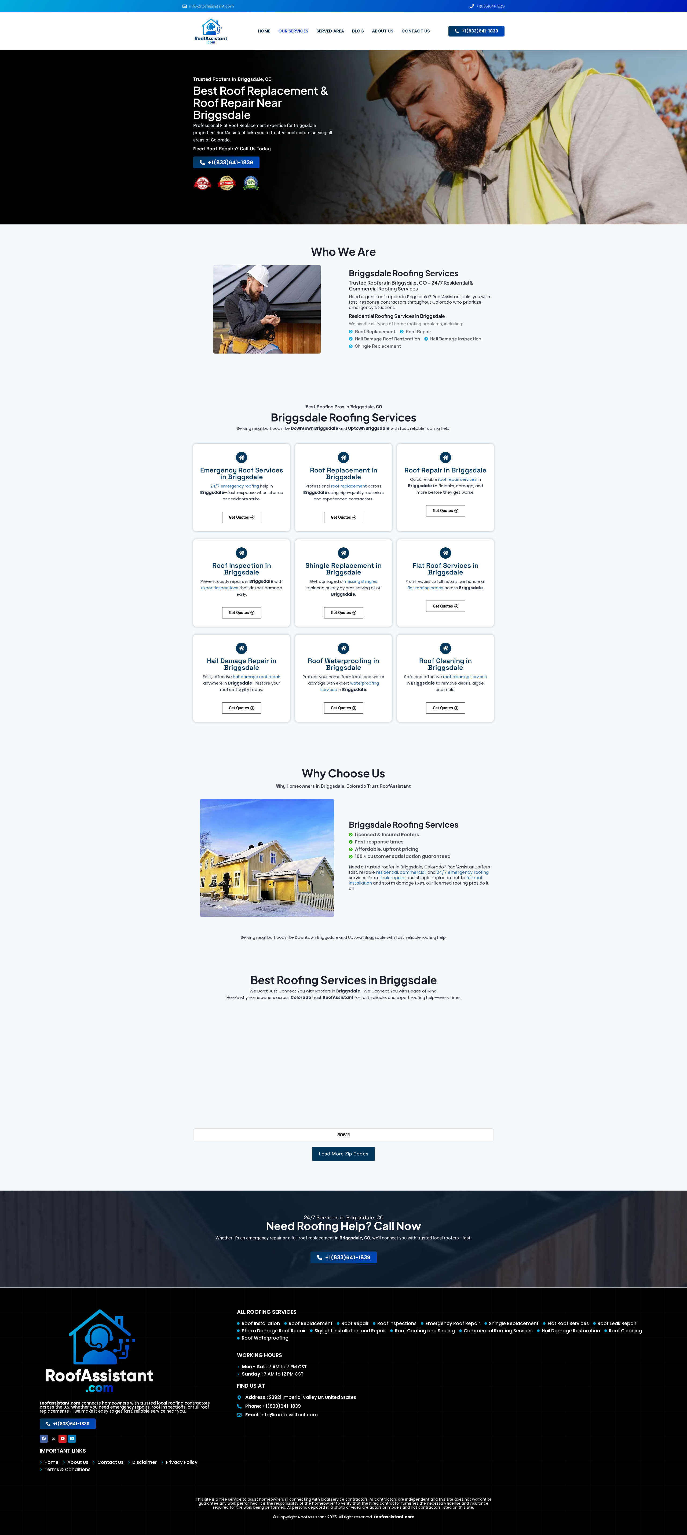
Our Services (293, 31)
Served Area (330, 31)
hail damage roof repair (256, 676)
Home (264, 31)
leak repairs (393, 878)
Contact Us (415, 31)
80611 (343, 1135)
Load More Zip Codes (343, 1154)
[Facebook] (44, 1439)
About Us (382, 31)
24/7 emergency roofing (234, 486)
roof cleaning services (465, 676)
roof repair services (457, 479)
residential (387, 872)
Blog (358, 31)
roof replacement (349, 486)
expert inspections (219, 588)
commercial (413, 872)
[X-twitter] (53, 1439)
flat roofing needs (425, 588)
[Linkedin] (72, 1439)
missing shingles (361, 581)
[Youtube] (63, 1439)
